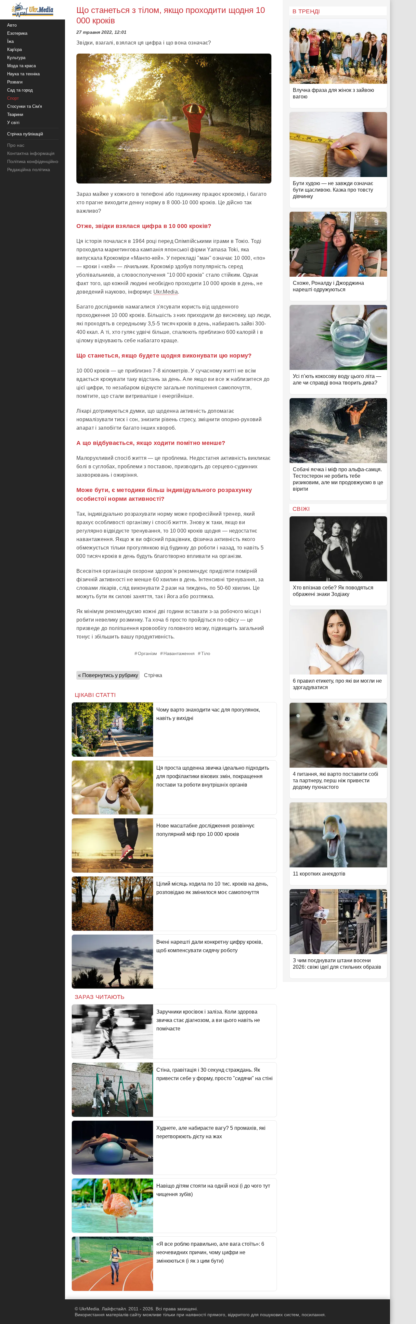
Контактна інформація (31, 153)
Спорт (13, 98)
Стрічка (153, 675)
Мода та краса (21, 65)
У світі (13, 122)
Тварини (15, 114)
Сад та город (20, 90)
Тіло (205, 653)
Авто (12, 25)
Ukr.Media (165, 292)
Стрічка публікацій (25, 134)
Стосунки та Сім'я (24, 106)
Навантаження (179, 653)
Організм (147, 653)
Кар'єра (14, 49)
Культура (16, 57)
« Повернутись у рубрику (108, 675)
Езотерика (17, 33)
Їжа (10, 41)
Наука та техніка (23, 73)
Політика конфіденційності (35, 161)
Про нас (15, 145)
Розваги (14, 82)
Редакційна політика (28, 169)
